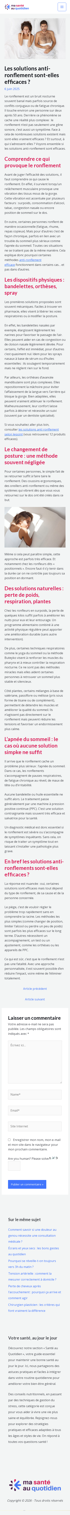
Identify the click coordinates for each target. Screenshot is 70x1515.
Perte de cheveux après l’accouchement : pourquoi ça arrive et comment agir (34, 1292)
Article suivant (35, 999)
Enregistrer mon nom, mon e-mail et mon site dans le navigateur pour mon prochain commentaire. (34, 1144)
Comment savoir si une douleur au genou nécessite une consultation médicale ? (32, 1236)
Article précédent (35, 989)
